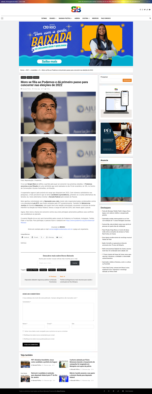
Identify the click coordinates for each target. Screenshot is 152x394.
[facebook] (140, 10)
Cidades (52, 18)
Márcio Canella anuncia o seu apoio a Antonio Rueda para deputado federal (82, 375)
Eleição (23, 77)
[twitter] (145, 10)
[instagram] (142, 10)
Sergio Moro (61, 270)
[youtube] (149, 10)
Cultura (85, 18)
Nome (25, 324)
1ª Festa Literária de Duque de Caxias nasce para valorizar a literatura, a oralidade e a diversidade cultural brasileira (116, 256)
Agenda (77, 18)
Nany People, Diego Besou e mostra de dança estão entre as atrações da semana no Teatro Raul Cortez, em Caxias (115, 232)
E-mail (49, 324)
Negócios (95, 18)
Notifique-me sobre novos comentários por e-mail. (39, 335)
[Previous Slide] (147, 1)
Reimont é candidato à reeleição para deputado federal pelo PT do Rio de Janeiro (44, 375)
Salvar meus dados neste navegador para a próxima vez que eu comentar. (46, 331)
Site (73, 324)
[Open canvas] (2, 18)
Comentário (27, 302)
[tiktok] (147, 10)
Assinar (74, 263)
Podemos (36, 77)
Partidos (29, 77)
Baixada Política (65, 18)
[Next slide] (150, 1)
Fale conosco (106, 18)
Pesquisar (104, 77)
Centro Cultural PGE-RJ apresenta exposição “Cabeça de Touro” (121, 1)
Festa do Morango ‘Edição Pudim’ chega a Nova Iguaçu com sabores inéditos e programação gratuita (116, 213)
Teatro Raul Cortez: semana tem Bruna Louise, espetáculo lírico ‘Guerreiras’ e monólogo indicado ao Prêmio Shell (115, 269)
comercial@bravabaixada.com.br (60, 229)
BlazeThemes (61, 391)
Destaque (43, 270)
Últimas (44, 18)
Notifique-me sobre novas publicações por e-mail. (39, 339)
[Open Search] (150, 18)
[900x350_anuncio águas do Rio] (76, 44)
